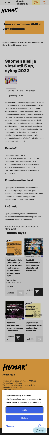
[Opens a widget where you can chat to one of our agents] (39, 430)
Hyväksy (24, 409)
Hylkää (24, 417)
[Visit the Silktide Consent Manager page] (40, 426)
